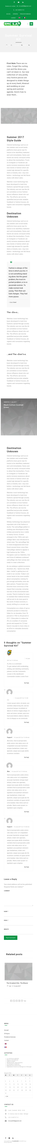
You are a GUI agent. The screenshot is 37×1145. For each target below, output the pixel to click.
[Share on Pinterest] (17, 1001)
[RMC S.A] (12, 23)
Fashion (25, 45)
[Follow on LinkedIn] (23, 2)
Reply (27, 683)
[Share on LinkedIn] (22, 1001)
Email (6, 920)
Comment (7, 890)
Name (6, 911)
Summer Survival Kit (18, 37)
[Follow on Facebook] (14, 2)
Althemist (10, 698)
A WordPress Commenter (15, 658)
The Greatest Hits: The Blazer (18, 971)
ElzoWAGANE (15, 1141)
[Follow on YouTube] (19, 2)
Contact (13, 17)
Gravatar (10, 679)
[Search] (28, 24)
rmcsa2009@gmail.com (15, 1121)
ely (9, 45)
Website (6, 929)
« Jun (6, 1096)
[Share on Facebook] (11, 1001)
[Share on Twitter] (14, 1001)
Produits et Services (25, 14)
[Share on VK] (25, 1001)
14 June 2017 (16, 45)
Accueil (8, 14)
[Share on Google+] (19, 1001)
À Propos (15, 14)
